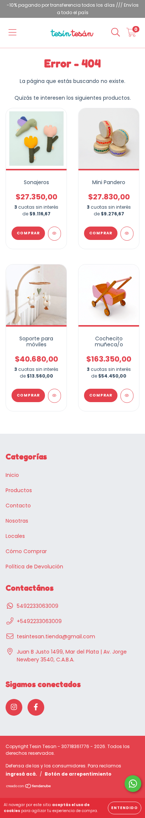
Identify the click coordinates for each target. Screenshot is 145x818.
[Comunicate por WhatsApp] (133, 783)
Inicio (12, 475)
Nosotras (17, 521)
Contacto (18, 505)
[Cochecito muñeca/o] (126, 396)
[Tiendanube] (29, 787)
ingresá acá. (21, 774)
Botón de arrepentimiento (78, 774)
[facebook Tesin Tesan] (36, 707)
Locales (15, 536)
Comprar (28, 233)
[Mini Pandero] (126, 234)
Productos (19, 490)
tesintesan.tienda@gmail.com (56, 636)
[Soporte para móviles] (54, 396)
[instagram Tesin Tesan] (14, 707)
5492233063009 (37, 606)
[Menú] (12, 32)
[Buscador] (115, 32)
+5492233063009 (39, 621)
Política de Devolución (34, 566)
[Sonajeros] (54, 234)
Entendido (124, 808)
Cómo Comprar (26, 551)
